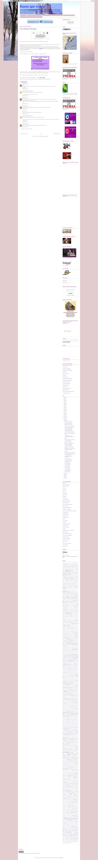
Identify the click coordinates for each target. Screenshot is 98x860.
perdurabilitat (75, 761)
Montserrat (68, 736)
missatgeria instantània (72, 732)
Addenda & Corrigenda (66, 484)
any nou (68, 577)
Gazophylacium (65, 515)
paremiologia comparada (71, 754)
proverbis (75, 778)
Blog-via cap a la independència (73, 599)
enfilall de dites (65, 658)
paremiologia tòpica (66, 757)
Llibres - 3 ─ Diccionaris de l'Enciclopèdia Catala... (68, 428)
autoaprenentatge (65, 590)
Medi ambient (71, 729)
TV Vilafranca (67, 826)
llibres (68, 715)
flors (77, 672)
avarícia (71, 591)
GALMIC (69, 678)
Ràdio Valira (67, 785)
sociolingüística (74, 808)
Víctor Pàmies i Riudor (26, 115)
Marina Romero (71, 727)
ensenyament (65, 660)
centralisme (75, 615)
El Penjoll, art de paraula (67, 509)
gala (66, 678)
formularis (69, 675)
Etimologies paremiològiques (67, 380)
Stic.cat (73, 810)
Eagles (63, 648)
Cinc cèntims (65, 497)
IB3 (70, 685)
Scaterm (73, 803)
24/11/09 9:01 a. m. (25, 88)
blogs (64, 601)
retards (72, 798)
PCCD (71, 760)
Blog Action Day (66, 599)
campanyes (64, 607)
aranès (66, 579)
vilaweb (71, 835)
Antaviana (64, 488)
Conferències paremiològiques (67, 370)
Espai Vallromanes (66, 514)
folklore (73, 673)
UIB (63, 827)
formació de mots (65, 675)
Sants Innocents (66, 803)
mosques (73, 737)
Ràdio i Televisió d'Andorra (74, 783)
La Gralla (73, 707)
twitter (73, 826)
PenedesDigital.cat (39, 71)
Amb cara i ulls (65, 367)
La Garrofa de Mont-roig (66, 523)
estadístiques (65, 663)
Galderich (24, 83)
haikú (73, 683)
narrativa (72, 739)
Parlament (77, 758)
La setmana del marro (73, 709)
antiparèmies (71, 575)
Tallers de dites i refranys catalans (68, 391)
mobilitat (71, 733)
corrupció (68, 631)
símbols (77, 806)
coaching (69, 621)
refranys (67, 790)
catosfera (68, 613)
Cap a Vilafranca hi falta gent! (69, 432)
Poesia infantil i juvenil (66, 538)
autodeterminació (73, 590)
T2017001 (64, 812)
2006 (65, 476)
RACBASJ (77, 781)
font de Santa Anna (69, 674)
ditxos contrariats (66, 645)
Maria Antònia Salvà (69, 726)
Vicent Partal (68, 833)
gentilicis (73, 680)
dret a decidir (71, 646)
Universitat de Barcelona (67, 828)
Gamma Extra (73, 678)
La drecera (64, 522)
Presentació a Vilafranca (68, 424)
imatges (64, 688)
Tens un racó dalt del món (67, 543)
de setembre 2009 (68, 460)
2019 (65, 406)
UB (77, 826)
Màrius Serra (76, 727)
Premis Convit (65, 774)
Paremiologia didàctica (66, 383)
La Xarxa (72, 710)
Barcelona (69, 593)
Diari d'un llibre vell (66, 502)
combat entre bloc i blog (72, 622)
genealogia (64, 680)
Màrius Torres (66, 728)
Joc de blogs (65, 699)
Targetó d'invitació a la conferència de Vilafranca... (69, 436)
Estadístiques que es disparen (69, 452)
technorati (73, 814)
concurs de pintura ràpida (73, 625)
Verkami (67, 832)
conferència (64, 626)
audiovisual (64, 588)
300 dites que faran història (67, 365)
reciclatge (75, 787)
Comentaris (66, 282)
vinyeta (63, 836)
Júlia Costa (69, 703)
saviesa (70, 803)
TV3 (70, 826)
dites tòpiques (71, 644)
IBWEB (73, 685)
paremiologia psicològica (66, 756)
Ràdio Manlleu (65, 784)
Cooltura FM (64, 630)
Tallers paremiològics (70, 812)
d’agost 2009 (67, 461)
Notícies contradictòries (66, 743)
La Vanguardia (67, 710)
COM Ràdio (65, 622)
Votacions (65, 838)
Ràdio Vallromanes (73, 785)
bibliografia (75, 595)
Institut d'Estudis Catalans (74, 690)
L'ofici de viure (74, 705)
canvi (76, 607)
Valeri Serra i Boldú (74, 829)
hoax (63, 684)
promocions (75, 777)
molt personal (66, 734)
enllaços (64, 659)
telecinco (65, 815)
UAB (75, 826)
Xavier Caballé (68, 840)
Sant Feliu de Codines (66, 802)
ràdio (64, 782)
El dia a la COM (68, 651)
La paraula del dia (66, 709)
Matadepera (70, 728)
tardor (76, 812)
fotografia (76, 675)
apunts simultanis (69, 578)
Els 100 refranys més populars (73, 654)
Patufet (64, 760)
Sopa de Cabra (67, 810)
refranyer (64, 789)
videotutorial (65, 834)
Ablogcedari (72, 568)
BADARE (64, 592)
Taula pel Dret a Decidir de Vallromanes (72, 813)
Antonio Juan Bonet (72, 576)
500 (66, 567)
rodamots (73, 799)
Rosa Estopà (71, 800)
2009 (65, 420)
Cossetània (72, 631)
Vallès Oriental (65, 830)
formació (75, 674)
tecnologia (76, 814)
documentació (65, 646)
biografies (68, 598)
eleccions (66, 654)
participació (68, 759)
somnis (76, 809)
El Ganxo (72, 651)
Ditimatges (64, 375)
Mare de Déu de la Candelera (70, 725)
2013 (65, 414)
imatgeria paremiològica (67, 687)
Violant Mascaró (68, 836)
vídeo (77, 833)
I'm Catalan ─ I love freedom (69, 447)
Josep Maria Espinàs (71, 701)
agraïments (64, 572)
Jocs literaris (75, 699)
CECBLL (72, 614)
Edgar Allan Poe (68, 648)
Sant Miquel (76, 802)
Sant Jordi (71, 802)
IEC (76, 685)
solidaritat (68, 809)
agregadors (68, 572)
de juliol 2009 (67, 463)
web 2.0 (75, 838)
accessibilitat (76, 568)
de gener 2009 (67, 471)
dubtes (76, 647)
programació (64, 776)
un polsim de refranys (74, 827)
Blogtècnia (76, 601)
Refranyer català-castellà (67, 388)
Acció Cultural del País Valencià (68, 569)
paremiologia (66, 752)
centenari (70, 615)
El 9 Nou (64, 650)
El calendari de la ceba (70, 650)
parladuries (73, 758)
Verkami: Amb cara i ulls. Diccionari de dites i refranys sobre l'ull (53, 15)
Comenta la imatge (66, 623)
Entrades (65, 280)
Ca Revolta (66, 605)
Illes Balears (76, 686)
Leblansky (64, 711)
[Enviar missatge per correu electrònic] (38, 77)
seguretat (65, 805)
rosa (66, 800)
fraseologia (72, 676)
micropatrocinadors (69, 731)
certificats (68, 619)
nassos (76, 739)
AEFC (76, 571)
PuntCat (65, 780)
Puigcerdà (71, 779)
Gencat (76, 679)
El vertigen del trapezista (70, 653)
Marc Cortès (65, 724)
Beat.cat (64, 491)
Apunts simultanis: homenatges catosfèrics (34, 15)
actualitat (66, 570)
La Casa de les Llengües (71, 706)
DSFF (73, 647)
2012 (65, 416)
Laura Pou (75, 710)
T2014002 (75, 811)
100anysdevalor (65, 564)
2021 (65, 403)
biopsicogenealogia (73, 598)
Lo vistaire (64, 528)
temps (77, 815)
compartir (72, 624)
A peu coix (64, 483)
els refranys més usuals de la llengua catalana (71, 655)
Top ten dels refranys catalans (69, 15)
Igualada (68, 686)
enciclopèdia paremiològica (73, 657)
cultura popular (76, 633)
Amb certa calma (65, 486)
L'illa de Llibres (65, 705)
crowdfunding (65, 633)
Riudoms (70, 799)
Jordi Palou (73, 700)
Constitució (75, 628)
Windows (64, 839)
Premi (76, 770)
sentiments (69, 805)
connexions (64, 627)
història (76, 683)
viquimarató (75, 836)
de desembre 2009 (68, 421)
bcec (63, 594)
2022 (65, 401)
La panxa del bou (65, 525)
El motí (76, 651)
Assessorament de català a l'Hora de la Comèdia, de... (69, 454)
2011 (65, 417)
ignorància (64, 686)
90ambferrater (73, 567)
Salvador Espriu (74, 801)
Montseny (64, 736)
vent (73, 831)
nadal (63, 739)
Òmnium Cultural (73, 745)
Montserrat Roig (65, 737)
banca (76, 592)
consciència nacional (70, 627)
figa (67, 672)
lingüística (76, 712)
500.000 (69, 567)
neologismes (72, 740)
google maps (65, 682)
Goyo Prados (76, 682)
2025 (65, 397)
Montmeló (67, 735)
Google (71, 681)
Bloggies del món (68, 600)
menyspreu (69, 730)
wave (71, 838)
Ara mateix (64, 489)
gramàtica (65, 683)
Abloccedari (67, 568)
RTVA (67, 801)
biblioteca (64, 596)
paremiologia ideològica (74, 755)
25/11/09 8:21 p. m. (25, 126)
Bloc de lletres (65, 494)
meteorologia (75, 730)
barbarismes (64, 593)
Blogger (64, 600)
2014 (65, 413)
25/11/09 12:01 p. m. (25, 113)
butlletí (77, 604)
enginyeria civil (70, 658)
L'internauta (69, 705)
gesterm (68, 681)
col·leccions (73, 621)
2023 (65, 400)
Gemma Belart (71, 679)
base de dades (74, 593)
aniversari (64, 575)
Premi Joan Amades (69, 772)
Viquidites (72, 836)
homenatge (67, 684)
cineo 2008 (70, 620)
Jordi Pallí (67, 265)
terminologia (65, 817)
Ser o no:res (65, 541)
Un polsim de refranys (66, 393)
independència (70, 689)
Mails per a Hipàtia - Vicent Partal (68, 530)
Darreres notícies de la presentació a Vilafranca (68, 430)
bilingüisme (64, 598)
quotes (70, 781)
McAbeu (77, 728)
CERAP (76, 618)
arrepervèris (75, 579)
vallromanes (75, 830)
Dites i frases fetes (66, 373)
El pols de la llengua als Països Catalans (69, 510)
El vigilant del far (65, 512)
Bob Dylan (67, 602)
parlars (64, 759)
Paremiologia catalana (65, 360)
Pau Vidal (67, 760)
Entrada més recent (24, 133)
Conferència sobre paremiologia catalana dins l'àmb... (69, 449)
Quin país (67, 781)
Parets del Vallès (65, 758)
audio (75, 587)
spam (70, 810)
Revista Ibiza (75, 798)
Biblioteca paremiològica (67, 368)
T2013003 (71, 811)
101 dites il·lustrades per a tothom (73, 564)
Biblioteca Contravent (70, 596)
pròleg (71, 777)
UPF (74, 828)
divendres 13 (71, 645)
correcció (68, 630)
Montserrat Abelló (74, 736)
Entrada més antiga (56, 133)
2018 (65, 407)
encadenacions (65, 657)
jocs (70, 699)
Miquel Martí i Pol (65, 732)
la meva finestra (69, 708)
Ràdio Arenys (72, 782)
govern (73, 682)
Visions (63, 837)
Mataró (74, 728)
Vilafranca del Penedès (73, 834)
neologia (69, 740)
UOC (72, 828)
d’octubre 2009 (67, 458)
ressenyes (64, 798)
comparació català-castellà (66, 624)
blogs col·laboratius (70, 601)
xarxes (74, 839)
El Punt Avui (75, 652)
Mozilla (76, 737)
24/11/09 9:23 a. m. (25, 103)
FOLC (69, 673)
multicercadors (65, 738)
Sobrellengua (72, 807)
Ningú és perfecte (68, 741)
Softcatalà (64, 809)
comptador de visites (66, 625)
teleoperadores (69, 815)
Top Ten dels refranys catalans (70, 818)
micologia (64, 731)
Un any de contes (67, 827)
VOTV (68, 838)
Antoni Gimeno (66, 576)
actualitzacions (73, 570)
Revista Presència (65, 799)
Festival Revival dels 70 (75, 671)
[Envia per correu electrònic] (40, 77)
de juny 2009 (67, 464)
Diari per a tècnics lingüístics (67, 504)
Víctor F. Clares (73, 833)
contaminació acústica (66, 629)
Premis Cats (75, 773)
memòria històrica (76, 729)
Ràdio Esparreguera (66, 783)
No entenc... (66, 450)
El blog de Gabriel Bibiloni (67, 507)
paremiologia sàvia (74, 756)
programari (69, 776)
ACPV (74, 569)
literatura (64, 713)
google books (75, 681)
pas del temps (74, 759)
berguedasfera (73, 594)
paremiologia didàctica (66, 755)
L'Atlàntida (66, 704)
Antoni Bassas (76, 575)
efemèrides (74, 649)
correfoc (76, 630)
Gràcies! (65, 438)
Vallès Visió (70, 830)
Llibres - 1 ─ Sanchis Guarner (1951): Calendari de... (69, 444)
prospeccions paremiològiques (67, 778)
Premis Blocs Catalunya (68, 773)
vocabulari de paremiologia (73, 837)
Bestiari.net (66, 595)
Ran (74, 786)
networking (76, 740)
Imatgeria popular (75, 687)
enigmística (75, 658)
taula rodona (64, 814)
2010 (65, 419)
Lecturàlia (68, 711)
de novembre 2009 (68, 423)
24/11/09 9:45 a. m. (25, 108)
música (76, 738)
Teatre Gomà (69, 814)
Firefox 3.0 (70, 672)
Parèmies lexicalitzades (68, 445)
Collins (76, 621)
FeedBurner (72, 295)
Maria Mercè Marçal (75, 726)
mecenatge (65, 729)
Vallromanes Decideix (68, 831)
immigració (65, 689)
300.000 (75, 566)
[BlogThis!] (41, 77)
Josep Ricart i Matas (70, 702)
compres (76, 624)
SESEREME (73, 806)
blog (77, 598)
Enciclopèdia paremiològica (67, 378)
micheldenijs (51, 857)
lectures (72, 711)
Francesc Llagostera (67, 676)
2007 (65, 475)
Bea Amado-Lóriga (67, 594)
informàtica (64, 690)
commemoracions (74, 623)
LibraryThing (65, 712)
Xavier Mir (72, 840)
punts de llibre (69, 780)
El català (75, 650)
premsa (75, 774)
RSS (74, 800)
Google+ (70, 682)
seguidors (77, 804)
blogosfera (74, 600)
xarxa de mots (68, 839)
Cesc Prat (73, 619)
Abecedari (64, 568)
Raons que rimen (32, 6)
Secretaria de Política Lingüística (70, 804)
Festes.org (69, 671)
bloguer (64, 602)
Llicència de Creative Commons (35, 853)
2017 (65, 409)
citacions (75, 620)
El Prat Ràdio (70, 652)
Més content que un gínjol (67, 533)
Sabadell (70, 801)
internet (65, 691)
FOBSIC (65, 673)
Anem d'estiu (75, 574)
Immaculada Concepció (69, 688)
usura (77, 828)
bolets (71, 602)
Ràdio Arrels (76, 782)
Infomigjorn (75, 689)
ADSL (74, 571)
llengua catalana (74, 713)
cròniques (75, 632)
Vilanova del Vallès (66, 835)
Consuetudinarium (66, 499)
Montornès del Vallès (74, 735)
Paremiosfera (65, 386)
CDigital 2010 (67, 614)
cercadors (64, 619)
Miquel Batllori (75, 731)
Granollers (69, 683)
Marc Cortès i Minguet (71, 724)
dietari (67, 642)
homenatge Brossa (73, 684)
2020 (65, 404)
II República (71, 686)
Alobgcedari (72, 573)
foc (67, 673)
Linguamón (71, 712)
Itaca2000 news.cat (66, 517)
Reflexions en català (66, 540)
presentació (64, 775)
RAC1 (73, 781)
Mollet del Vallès (76, 733)
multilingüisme (71, 738)
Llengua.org (72, 714)
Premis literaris (70, 774)
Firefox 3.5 (74, 672)
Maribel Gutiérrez (66, 727)
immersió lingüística (75, 688)
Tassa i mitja (64, 813)
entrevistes (70, 660)
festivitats (64, 672)
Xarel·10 (64, 546)
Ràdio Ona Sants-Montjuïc (72, 784)
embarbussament (66, 656)
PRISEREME (75, 775)
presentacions (70, 775)
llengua (68, 713)
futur (74, 677)
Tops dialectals (68, 819)
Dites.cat (77, 644)
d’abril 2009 (67, 467)
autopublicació (65, 591)
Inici (40, 133)
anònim (68, 575)
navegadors (64, 740)
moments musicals (73, 734)
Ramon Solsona (69, 786)
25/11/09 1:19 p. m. (25, 121)
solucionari (72, 809)
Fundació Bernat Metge (69, 677)
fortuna (73, 675)
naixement (68, 739)
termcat (75, 816)
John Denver (64, 700)
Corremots (64, 631)
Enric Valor (75, 659)
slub (68, 807)
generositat (68, 680)
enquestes (69, 659)
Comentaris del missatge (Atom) (42, 136)
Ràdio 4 (69, 782)
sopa (63, 810)
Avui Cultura (75, 591)
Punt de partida (76, 779)
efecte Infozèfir (69, 649)
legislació (76, 711)
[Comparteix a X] (42, 77)
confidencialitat (71, 626)
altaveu (76, 573)
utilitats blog (65, 829)
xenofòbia (76, 840)
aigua (72, 572)
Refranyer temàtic (65, 389)
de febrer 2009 (67, 470)
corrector (72, 630)
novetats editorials (66, 744)
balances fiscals (70, 592)
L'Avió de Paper (71, 704)
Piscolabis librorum (66, 536)
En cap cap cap (65, 376)
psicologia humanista (66, 779)
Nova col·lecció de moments (67, 535)
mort (69, 737)
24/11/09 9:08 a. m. (25, 95)
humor (68, 685)
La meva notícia (75, 708)
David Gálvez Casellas (66, 501)
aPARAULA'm (73, 577)
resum (69, 798)
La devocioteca (65, 520)
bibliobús (71, 595)
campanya (75, 606)
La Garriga (69, 707)
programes (75, 776)
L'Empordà (75, 704)
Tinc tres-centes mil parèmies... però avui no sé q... (69, 440)
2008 (65, 473)
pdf (73, 760)
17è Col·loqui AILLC (66, 565)
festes (66, 671)
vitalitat (67, 837)
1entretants (71, 565)
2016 (65, 410)
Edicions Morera (73, 648)
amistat (72, 574)
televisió (73, 815)
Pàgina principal (23, 15)
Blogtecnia (64, 496)
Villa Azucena (75, 835)
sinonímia (65, 807)
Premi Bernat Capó (65, 771)
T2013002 (67, 811)
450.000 (64, 567)
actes (77, 569)
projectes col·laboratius (66, 777)
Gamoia (77, 678)
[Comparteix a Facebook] (43, 77)
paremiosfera (74, 757)
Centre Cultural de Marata (67, 616)
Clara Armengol (65, 621)
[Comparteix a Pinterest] (44, 77)
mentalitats (65, 730)
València (69, 829)
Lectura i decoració (66, 527)
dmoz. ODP (75, 645)
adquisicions (68, 571)
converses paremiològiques (73, 629)
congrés (76, 626)
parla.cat (69, 758)
